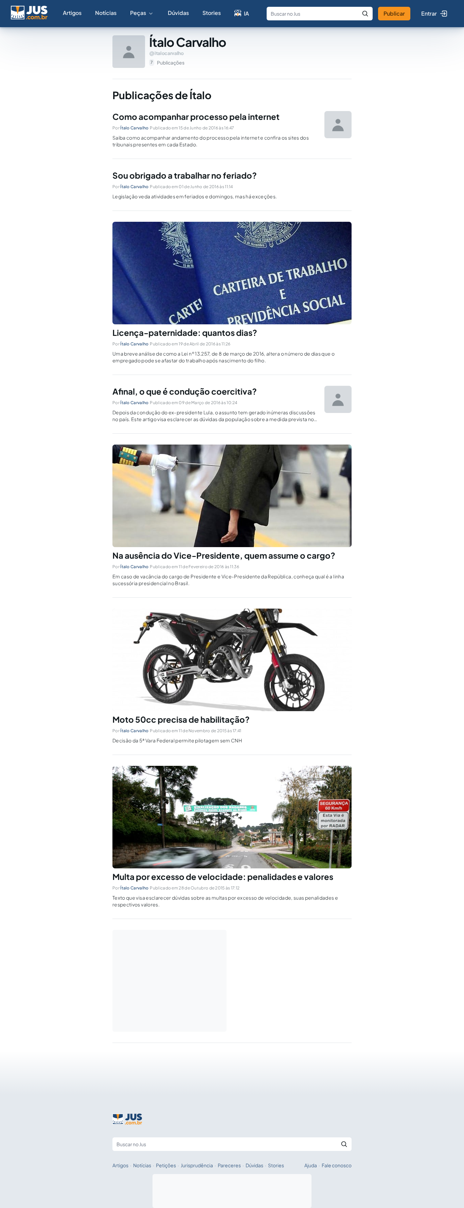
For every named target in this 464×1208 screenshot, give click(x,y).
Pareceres (229, 1165)
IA (246, 13)
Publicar (394, 13)
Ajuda (310, 1165)
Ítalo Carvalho (134, 127)
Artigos (72, 12)
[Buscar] (365, 14)
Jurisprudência (197, 1165)
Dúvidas (178, 12)
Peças (138, 12)
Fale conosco (337, 1165)
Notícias (106, 12)
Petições (166, 1165)
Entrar (429, 13)
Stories (211, 12)
